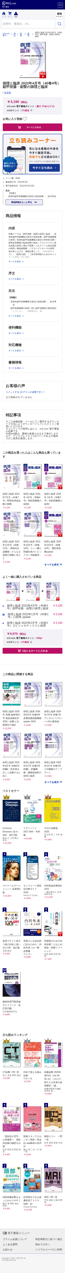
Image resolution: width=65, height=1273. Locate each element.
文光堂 (7, 92)
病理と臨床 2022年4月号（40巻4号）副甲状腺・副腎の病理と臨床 (28, 607)
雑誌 (15, 34)
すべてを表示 (52, 564)
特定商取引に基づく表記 (48, 1239)
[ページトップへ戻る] (60, 1268)
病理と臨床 (28, 34)
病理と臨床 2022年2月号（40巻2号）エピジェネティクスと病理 (27, 624)
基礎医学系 (21, 34)
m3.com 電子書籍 (6, 34)
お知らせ (7, 1249)
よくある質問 (10, 1244)
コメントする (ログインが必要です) (24, 392)
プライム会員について (15, 1239)
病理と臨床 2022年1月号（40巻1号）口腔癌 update (28, 615)
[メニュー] (60, 4)
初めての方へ (42, 1244)
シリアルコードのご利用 (48, 1249)
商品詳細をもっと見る (22, 202)
